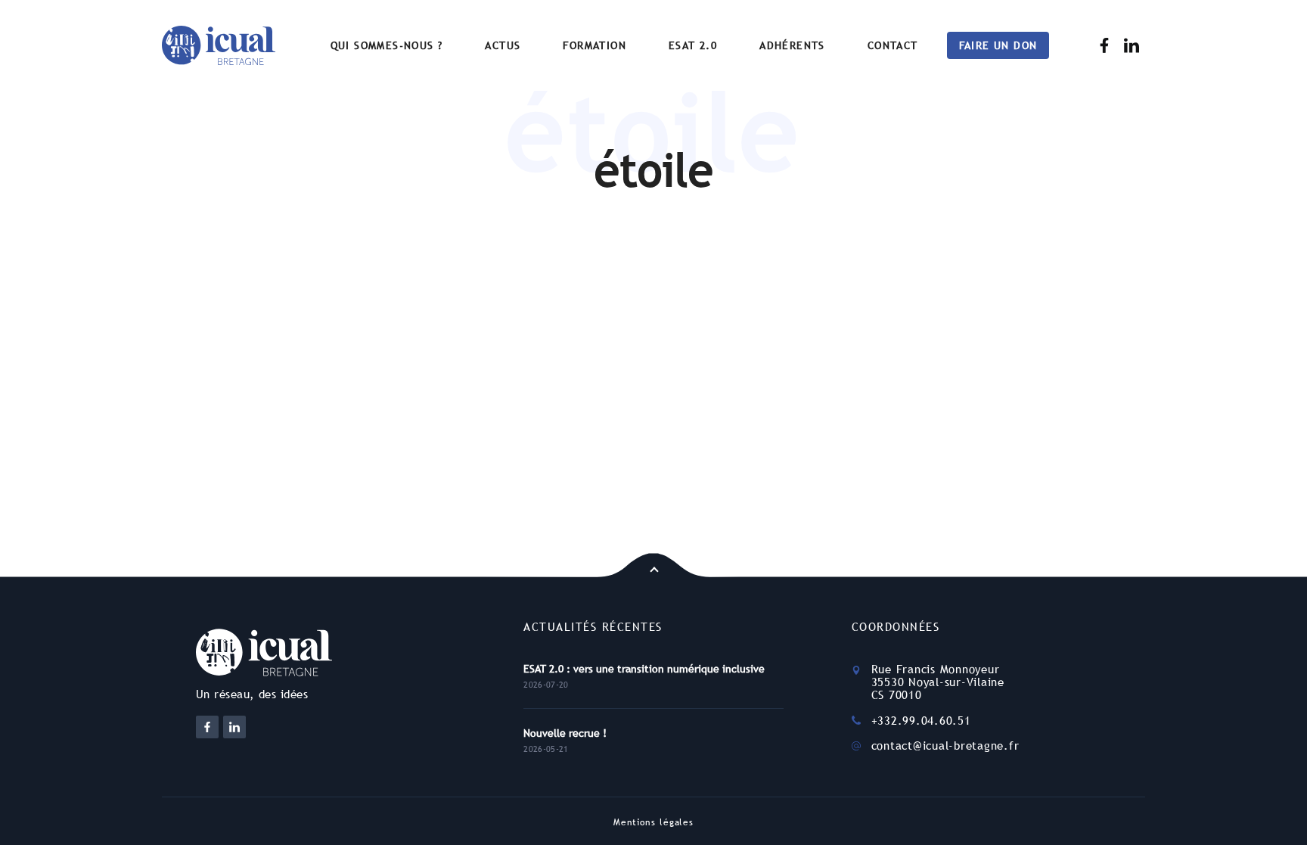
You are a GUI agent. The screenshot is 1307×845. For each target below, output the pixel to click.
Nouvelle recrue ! (565, 733)
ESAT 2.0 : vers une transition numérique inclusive (644, 669)
